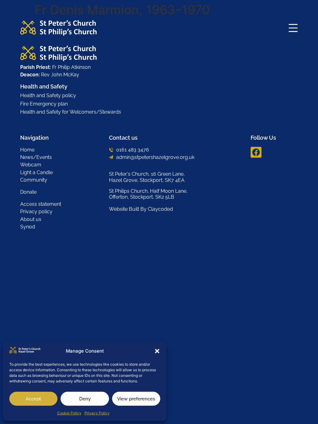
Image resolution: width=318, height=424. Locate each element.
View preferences (136, 399)
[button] (157, 351)
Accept (33, 399)
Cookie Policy (69, 413)
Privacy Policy (97, 413)
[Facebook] (256, 152)
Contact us (123, 137)
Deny (85, 399)
